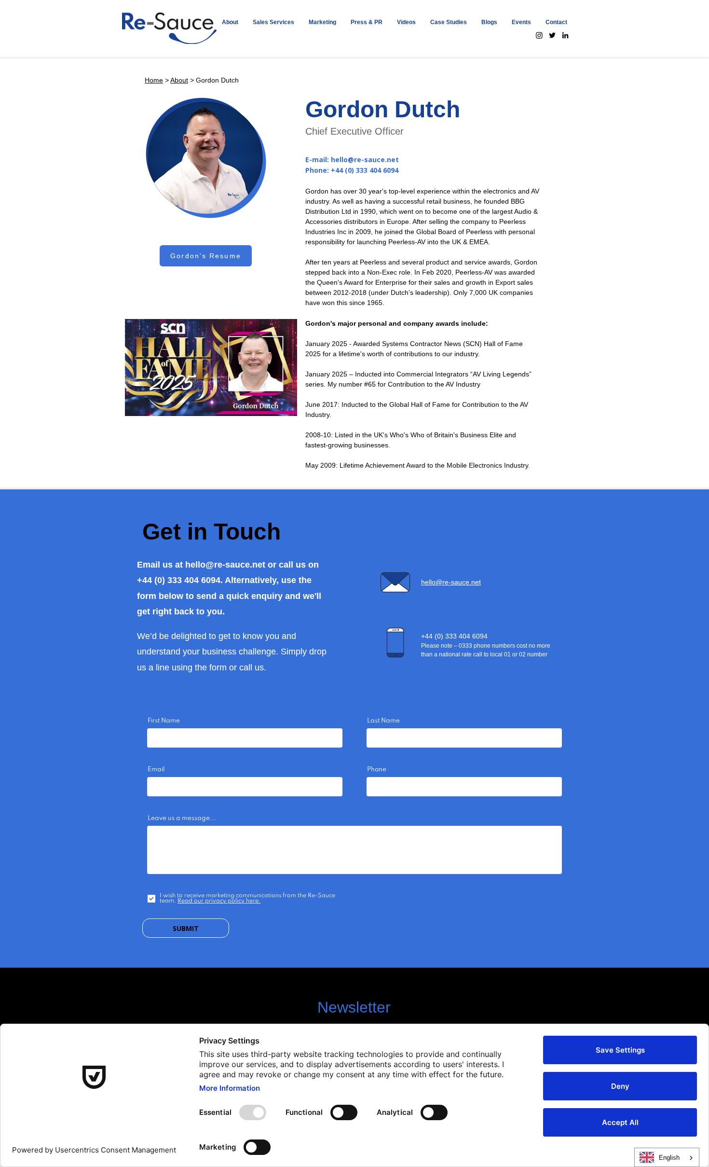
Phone (376, 770)
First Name (164, 721)
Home (154, 80)
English (669, 1157)
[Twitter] (552, 35)
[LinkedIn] (565, 35)
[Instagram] (539, 35)
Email (156, 770)
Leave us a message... (182, 818)
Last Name (383, 721)
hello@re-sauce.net (365, 159)
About (179, 80)
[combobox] (666, 1157)
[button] (273, 22)
